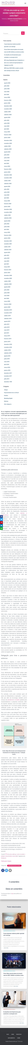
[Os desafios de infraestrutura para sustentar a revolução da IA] (14, 999)
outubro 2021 (7, 246)
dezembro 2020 (8, 275)
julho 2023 (6, 189)
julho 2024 (6, 154)
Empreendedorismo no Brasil (11, 392)
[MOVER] (8, 3)
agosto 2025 (7, 117)
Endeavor (3, 858)
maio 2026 (6, 91)
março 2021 (7, 266)
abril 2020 (6, 298)
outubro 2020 (7, 281)
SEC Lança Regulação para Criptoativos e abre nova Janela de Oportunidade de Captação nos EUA (14, 63)
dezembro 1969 (8, 381)
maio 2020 (6, 295)
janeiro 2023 (7, 206)
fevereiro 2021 (7, 269)
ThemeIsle (20, 1041)
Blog (8, 1034)
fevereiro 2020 (7, 304)
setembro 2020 (7, 284)
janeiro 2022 (7, 238)
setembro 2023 (7, 183)
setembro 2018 (7, 353)
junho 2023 (6, 192)
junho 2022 (6, 226)
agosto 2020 (7, 287)
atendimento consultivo (14, 700)
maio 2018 (6, 361)
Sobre (18, 1038)
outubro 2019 (7, 315)
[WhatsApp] (1, 528)
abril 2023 (6, 198)
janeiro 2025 (7, 137)
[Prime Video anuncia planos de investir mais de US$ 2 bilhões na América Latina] (14, 960)
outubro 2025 (7, 111)
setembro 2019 (7, 318)
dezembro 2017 (8, 373)
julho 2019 (6, 324)
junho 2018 (6, 358)
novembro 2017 (8, 376)
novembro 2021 (8, 243)
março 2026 (7, 97)
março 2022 (7, 232)
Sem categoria (7, 404)
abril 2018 (6, 364)
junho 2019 (6, 327)
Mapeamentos (11, 1038)
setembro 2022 (7, 218)
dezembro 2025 (8, 106)
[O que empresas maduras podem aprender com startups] (14, 920)
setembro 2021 (7, 249)
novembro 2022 (8, 212)
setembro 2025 (7, 114)
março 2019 (7, 335)
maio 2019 (6, 330)
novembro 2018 (8, 347)
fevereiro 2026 (7, 100)
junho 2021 (6, 258)
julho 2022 (6, 223)
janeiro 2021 (7, 272)
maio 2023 (6, 195)
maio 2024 (6, 160)
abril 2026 (6, 94)
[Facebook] (1, 516)
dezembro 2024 (8, 140)
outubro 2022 (7, 215)
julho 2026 (6, 85)
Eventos (6, 395)
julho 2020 (6, 289)
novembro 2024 (8, 143)
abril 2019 (6, 333)
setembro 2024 (7, 149)
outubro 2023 (7, 180)
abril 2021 (6, 264)
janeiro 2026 (7, 103)
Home (12, 1034)
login (12, 893)
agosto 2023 (7, 186)
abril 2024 (6, 163)
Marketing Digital (8, 398)
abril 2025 (6, 129)
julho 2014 (6, 378)
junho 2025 (6, 123)
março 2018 (7, 367)
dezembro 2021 (8, 241)
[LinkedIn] (1, 525)
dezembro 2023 (8, 175)
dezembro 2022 (8, 209)
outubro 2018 (7, 350)
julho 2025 (6, 120)
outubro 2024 (7, 146)
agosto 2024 (7, 152)
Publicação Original (6, 861)
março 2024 (7, 166)
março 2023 (7, 200)
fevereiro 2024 (7, 169)
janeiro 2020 (7, 307)
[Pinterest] (1, 522)
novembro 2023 (8, 177)
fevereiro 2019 (7, 338)
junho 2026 (6, 88)
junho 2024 (6, 157)
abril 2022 (6, 229)
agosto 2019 (7, 321)
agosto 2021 (7, 252)
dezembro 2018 (8, 344)
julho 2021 (6, 255)
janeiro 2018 (7, 370)
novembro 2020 (8, 278)
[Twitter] (1, 519)
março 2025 (7, 131)
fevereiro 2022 (7, 235)
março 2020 (7, 301)
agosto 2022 (7, 221)
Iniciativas (18, 1034)
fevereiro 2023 (7, 203)
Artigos (6, 389)
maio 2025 (6, 126)
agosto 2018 (7, 356)
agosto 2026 (7, 83)
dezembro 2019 (8, 310)
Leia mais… (6, 947)
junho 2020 (6, 292)
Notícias (6, 401)
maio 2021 (6, 261)
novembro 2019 (8, 312)
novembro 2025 (8, 108)
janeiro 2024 (7, 172)
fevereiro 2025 (7, 134)
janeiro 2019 (7, 341)
